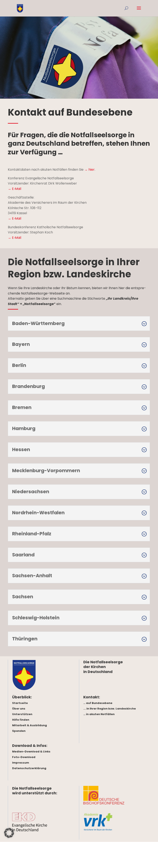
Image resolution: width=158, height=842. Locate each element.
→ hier (89, 169)
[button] (9, 833)
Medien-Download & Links (31, 751)
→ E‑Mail (14, 188)
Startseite (20, 703)
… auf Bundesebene (97, 703)
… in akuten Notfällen (99, 714)
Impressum (20, 763)
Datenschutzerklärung (29, 768)
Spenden (19, 731)
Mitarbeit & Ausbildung (29, 725)
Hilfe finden (20, 720)
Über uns (18, 709)
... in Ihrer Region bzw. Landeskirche (109, 709)
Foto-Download (23, 757)
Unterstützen (22, 714)
